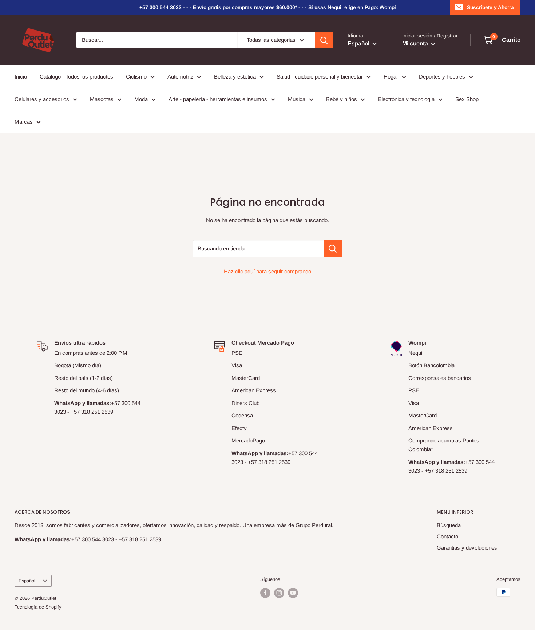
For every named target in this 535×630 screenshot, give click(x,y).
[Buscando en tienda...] (333, 248)
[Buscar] (324, 40)
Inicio (21, 76)
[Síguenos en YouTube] (293, 593)
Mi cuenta (415, 44)
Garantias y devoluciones (467, 548)
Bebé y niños (341, 99)
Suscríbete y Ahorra (490, 7)
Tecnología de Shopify (38, 607)
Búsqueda (449, 525)
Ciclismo (136, 76)
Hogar (391, 76)
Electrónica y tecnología (406, 99)
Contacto (447, 536)
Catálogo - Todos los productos (76, 76)
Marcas (24, 122)
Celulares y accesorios (42, 99)
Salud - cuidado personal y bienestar (320, 76)
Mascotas (102, 99)
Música (296, 99)
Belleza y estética (235, 76)
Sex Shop (467, 99)
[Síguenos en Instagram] (279, 593)
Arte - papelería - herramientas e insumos (218, 99)
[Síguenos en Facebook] (265, 593)
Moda (141, 99)
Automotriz (180, 76)
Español (27, 580)
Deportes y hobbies (442, 76)
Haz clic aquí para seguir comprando (267, 271)
